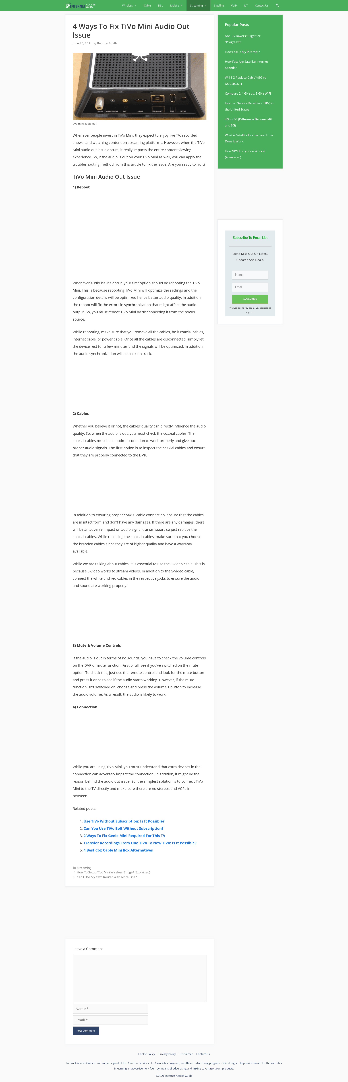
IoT (246, 5)
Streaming (196, 5)
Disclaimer (186, 1054)
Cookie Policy (146, 1054)
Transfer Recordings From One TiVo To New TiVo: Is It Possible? (140, 842)
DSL (160, 5)
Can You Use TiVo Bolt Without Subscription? (123, 828)
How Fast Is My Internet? (242, 52)
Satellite (219, 5)
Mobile (174, 5)
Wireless (127, 5)
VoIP (234, 5)
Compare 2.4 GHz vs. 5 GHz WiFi (248, 93)
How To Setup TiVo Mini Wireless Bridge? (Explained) (113, 872)
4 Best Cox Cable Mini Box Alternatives (118, 850)
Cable (147, 5)
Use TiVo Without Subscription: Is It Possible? (124, 821)
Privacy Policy (167, 1054)
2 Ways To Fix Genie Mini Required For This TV (124, 835)
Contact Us (261, 5)
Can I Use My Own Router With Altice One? (107, 877)
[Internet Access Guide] (81, 5)
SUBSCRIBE (250, 299)
